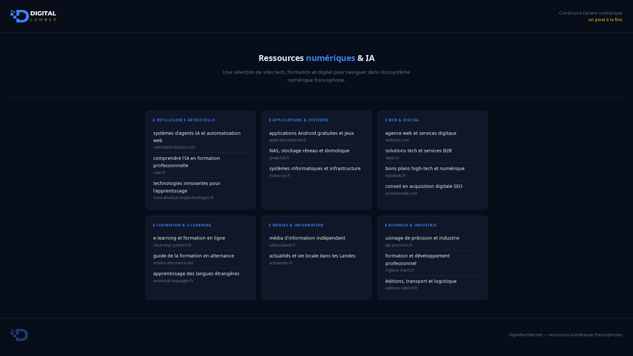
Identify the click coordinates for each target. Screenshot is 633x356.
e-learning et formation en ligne (189, 238)
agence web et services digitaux (420, 133)
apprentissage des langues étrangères (196, 273)
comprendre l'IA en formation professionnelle (186, 162)
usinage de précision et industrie (422, 238)
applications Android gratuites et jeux (311, 133)
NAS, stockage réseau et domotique (309, 150)
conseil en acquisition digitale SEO (424, 186)
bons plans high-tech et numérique (425, 168)
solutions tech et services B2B (418, 150)
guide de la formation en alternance (193, 255)
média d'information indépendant (307, 238)
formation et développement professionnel (417, 259)
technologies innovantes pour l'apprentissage (187, 187)
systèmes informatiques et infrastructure (315, 168)
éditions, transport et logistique (421, 281)
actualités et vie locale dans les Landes (312, 255)
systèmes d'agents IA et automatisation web (197, 137)
